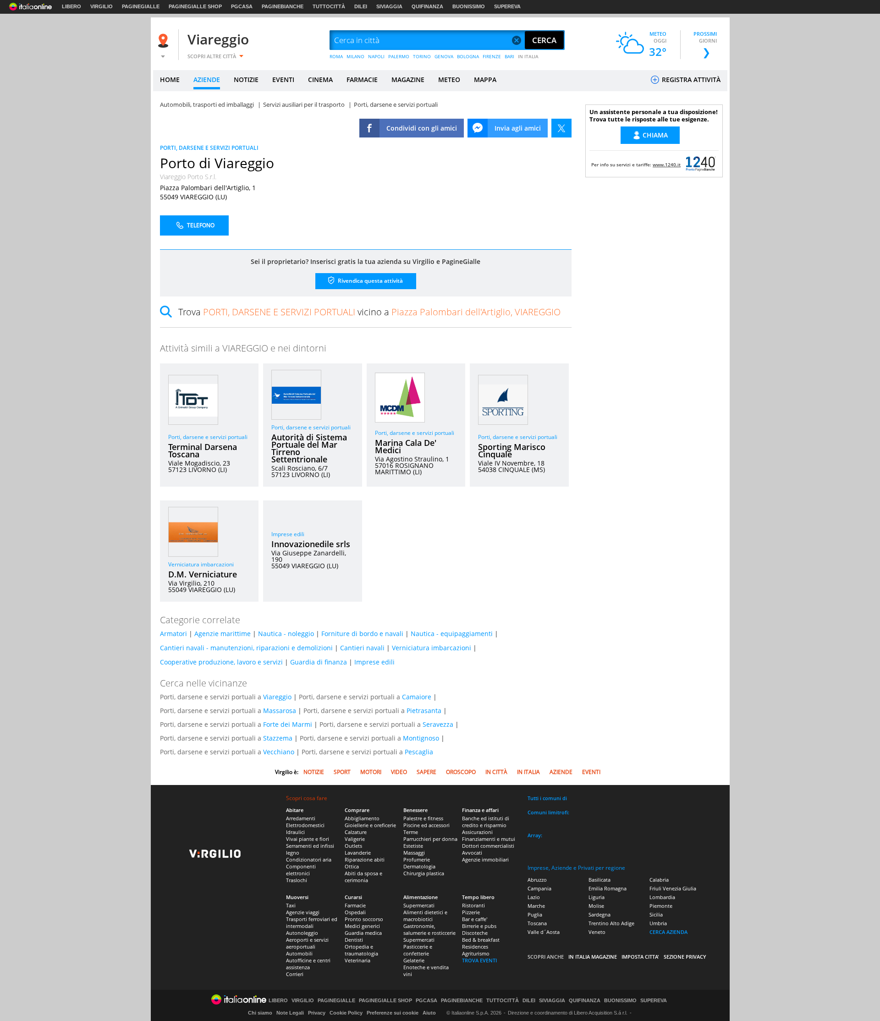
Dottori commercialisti (488, 845)
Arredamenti (300, 818)
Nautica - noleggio (286, 633)
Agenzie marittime (222, 633)
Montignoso (421, 738)
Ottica (352, 866)
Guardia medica (363, 932)
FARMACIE (362, 79)
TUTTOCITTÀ (329, 6)
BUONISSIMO (468, 6)
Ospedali (355, 912)
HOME (170, 79)
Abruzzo (537, 879)
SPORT (342, 772)
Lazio (534, 897)
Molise (596, 905)
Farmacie (355, 905)
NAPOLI (376, 56)
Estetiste (413, 845)
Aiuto (429, 1013)
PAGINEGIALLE (141, 6)
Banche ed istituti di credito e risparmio (485, 822)
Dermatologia (419, 866)
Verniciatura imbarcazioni (201, 564)
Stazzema (277, 738)
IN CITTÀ (496, 772)
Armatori (173, 633)
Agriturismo (476, 953)
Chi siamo (260, 1013)
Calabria (659, 879)
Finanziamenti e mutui (488, 838)
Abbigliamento (362, 818)
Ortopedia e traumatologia (361, 950)
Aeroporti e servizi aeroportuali (307, 943)
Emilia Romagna (607, 888)
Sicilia (656, 914)
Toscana (537, 923)
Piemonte (660, 905)
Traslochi (296, 880)
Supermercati (418, 905)
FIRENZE (492, 56)
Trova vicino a (369, 312)
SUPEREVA (507, 6)
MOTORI (370, 772)
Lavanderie (358, 852)
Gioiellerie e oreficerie (370, 825)
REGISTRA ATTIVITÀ (690, 79)
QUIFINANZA (427, 6)
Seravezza (438, 724)
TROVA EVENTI (479, 960)
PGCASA (242, 6)
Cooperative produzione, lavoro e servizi (221, 662)
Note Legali (290, 1013)
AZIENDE (206, 79)
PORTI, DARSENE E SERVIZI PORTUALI (209, 148)
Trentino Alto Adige (611, 923)
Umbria (658, 923)
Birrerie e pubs (479, 925)
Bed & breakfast (481, 939)
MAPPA (485, 79)
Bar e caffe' (474, 919)
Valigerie (355, 838)
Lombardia (662, 897)
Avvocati (472, 852)
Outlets (353, 845)
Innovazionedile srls (310, 543)
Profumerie (416, 859)
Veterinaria (357, 960)
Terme (410, 832)
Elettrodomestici (305, 825)
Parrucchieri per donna (430, 838)
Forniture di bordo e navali (362, 633)
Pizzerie (471, 912)
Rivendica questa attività (369, 281)
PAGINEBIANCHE (282, 6)
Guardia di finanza (318, 662)
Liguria (596, 897)
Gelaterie (413, 960)
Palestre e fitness (423, 818)
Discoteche (475, 932)
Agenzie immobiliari (485, 859)
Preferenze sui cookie (392, 1013)
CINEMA (320, 79)
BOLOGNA (468, 56)
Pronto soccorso (364, 919)
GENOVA (443, 56)
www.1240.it (667, 164)
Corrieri (294, 974)
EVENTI (283, 79)
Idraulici (295, 832)
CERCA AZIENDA (668, 931)
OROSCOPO (461, 772)
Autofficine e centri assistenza (308, 964)
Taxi (291, 905)
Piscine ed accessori (426, 825)
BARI (509, 56)
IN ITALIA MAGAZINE (592, 956)
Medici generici (362, 925)
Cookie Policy (346, 1013)
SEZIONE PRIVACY (685, 956)
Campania (539, 888)
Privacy (316, 1013)
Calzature (356, 832)
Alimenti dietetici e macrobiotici (425, 915)
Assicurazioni (477, 832)
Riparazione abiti (365, 859)
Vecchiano (278, 751)
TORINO (422, 56)
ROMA (336, 56)
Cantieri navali (362, 647)
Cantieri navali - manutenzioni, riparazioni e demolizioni (246, 647)
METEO (449, 79)
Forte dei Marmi (287, 724)
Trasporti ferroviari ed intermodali (311, 922)
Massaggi (414, 852)
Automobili (299, 953)
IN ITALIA (528, 56)
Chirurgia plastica (423, 873)
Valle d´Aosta (544, 931)
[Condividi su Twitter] (561, 128)
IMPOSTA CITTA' (640, 956)
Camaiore (416, 696)
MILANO (355, 56)
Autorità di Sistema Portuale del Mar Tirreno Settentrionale (309, 448)
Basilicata (599, 879)
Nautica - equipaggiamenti (452, 633)
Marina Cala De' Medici (405, 446)
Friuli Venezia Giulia (672, 888)
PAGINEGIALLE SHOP (195, 6)
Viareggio (218, 39)
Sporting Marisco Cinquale (511, 450)
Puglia (535, 914)
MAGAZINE (407, 79)
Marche (536, 905)
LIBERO (71, 6)
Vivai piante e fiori (307, 838)
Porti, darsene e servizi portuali (208, 437)
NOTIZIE (246, 79)
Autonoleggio (302, 932)
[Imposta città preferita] (164, 40)
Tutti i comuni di (547, 798)
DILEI (360, 6)
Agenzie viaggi (302, 912)
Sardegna (599, 914)
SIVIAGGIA (389, 6)
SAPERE (426, 772)
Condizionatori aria (308, 859)
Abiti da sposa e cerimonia (363, 877)
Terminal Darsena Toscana (202, 450)
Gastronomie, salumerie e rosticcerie (429, 929)
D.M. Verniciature (202, 574)
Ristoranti (473, 905)
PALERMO (398, 56)
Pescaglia (419, 751)
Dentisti (354, 939)
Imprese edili (287, 534)
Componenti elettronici (301, 870)
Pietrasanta (424, 710)
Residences (475, 946)
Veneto (596, 931)
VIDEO (399, 772)
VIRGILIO (101, 6)
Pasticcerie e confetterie (417, 950)
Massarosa (279, 710)
